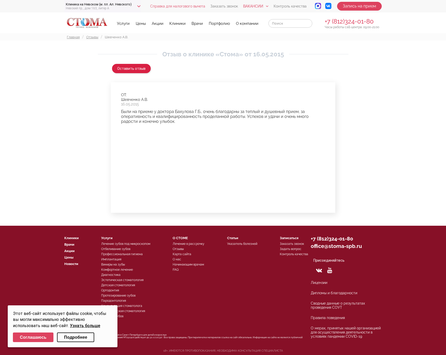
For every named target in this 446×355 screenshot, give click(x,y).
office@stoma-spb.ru (336, 246)
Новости (71, 264)
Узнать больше (85, 325)
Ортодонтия (110, 290)
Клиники (177, 23)
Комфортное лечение (117, 269)
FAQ (176, 269)
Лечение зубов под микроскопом (125, 244)
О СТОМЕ (180, 238)
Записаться (289, 238)
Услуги (123, 23)
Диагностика (111, 275)
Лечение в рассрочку (188, 244)
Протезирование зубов (118, 295)
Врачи (197, 23)
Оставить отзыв (131, 68)
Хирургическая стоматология (123, 311)
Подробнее (75, 337)
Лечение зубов (112, 316)
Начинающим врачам (188, 264)
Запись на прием (359, 6)
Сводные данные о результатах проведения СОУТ (338, 305)
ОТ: (124, 95)
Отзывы (178, 249)
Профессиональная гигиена (122, 254)
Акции (157, 23)
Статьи (232, 238)
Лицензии (319, 283)
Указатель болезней (242, 244)
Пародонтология (113, 301)
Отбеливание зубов (115, 249)
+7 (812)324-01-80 (349, 21)
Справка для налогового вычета (177, 6)
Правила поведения (328, 318)
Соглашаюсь (33, 337)
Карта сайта (182, 254)
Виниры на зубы (113, 264)
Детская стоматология (118, 285)
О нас (177, 259)
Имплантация (111, 259)
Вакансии (253, 6)
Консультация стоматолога (121, 306)
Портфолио (219, 23)
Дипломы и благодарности (334, 293)
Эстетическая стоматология (122, 280)
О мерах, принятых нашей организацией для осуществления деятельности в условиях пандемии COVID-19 (346, 332)
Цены (141, 23)
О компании (247, 23)
